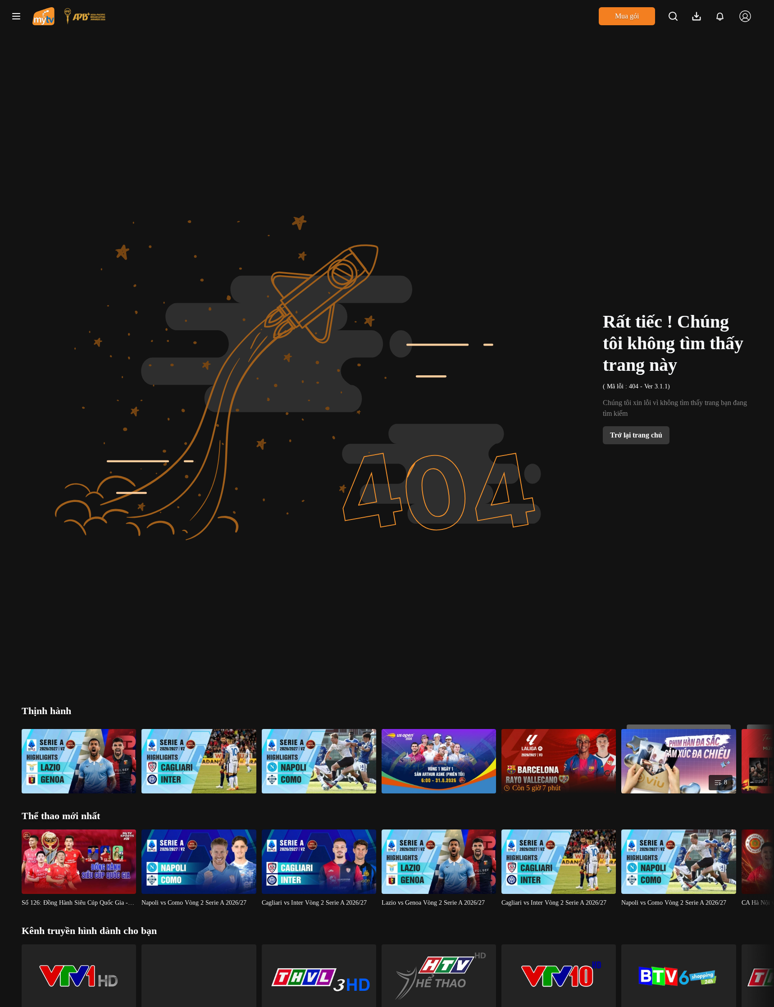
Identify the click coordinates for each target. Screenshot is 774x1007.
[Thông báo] (720, 16)
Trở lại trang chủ (636, 435)
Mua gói (627, 16)
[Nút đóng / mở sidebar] (16, 16)
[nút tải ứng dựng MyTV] (696, 16)
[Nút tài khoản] (745, 16)
